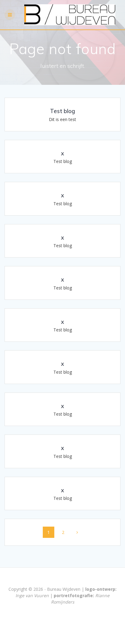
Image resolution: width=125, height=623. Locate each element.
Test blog (62, 111)
